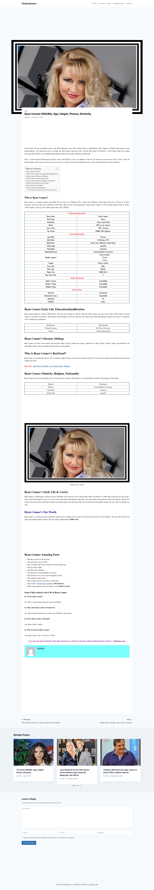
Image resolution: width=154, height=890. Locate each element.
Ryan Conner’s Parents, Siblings (37, 176)
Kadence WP (93, 884)
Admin (28, 117)
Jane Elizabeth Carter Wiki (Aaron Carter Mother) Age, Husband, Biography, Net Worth (74, 772)
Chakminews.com (119, 641)
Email (62, 833)
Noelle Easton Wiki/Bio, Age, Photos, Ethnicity (116, 721)
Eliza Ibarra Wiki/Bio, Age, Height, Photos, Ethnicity (51, 366)
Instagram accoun (43, 583)
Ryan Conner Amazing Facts (36, 188)
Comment (26, 808)
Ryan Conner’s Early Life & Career (38, 183)
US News (102, 3)
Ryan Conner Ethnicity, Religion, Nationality (41, 181)
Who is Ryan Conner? (33, 171)
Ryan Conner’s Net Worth (35, 185)
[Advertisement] (75, 26)
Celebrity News (118, 3)
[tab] (73, 785)
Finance (128, 3)
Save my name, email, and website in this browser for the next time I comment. (49, 838)
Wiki (26, 111)
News (109, 3)
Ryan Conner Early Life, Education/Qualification (42, 174)
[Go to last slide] (16, 761)
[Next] (137, 761)
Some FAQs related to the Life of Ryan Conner (43, 190)
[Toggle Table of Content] (56, 168)
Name (25, 833)
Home (95, 3)
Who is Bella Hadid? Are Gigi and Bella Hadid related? (41, 721)
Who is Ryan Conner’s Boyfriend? (37, 178)
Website (101, 833)
